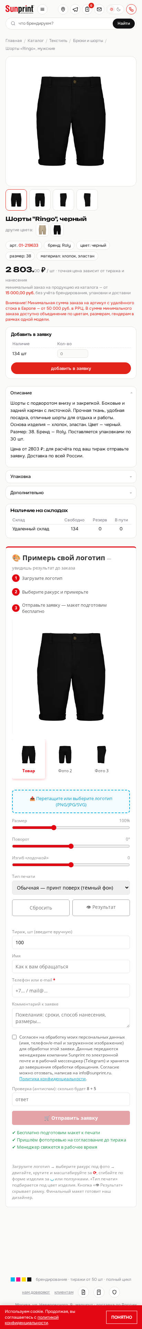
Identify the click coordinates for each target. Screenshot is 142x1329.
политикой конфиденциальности (32, 1320)
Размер (71, 820)
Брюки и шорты (88, 40)
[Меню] (42, 9)
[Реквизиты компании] (83, 1292)
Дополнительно (27, 493)
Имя (16, 956)
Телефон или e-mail (33, 980)
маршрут (84, 1305)
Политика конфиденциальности (52, 1079)
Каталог (36, 40)
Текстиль (58, 40)
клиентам (63, 1292)
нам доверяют (36, 1292)
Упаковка (20, 476)
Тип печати (23, 876)
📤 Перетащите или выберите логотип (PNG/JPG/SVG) (71, 801)
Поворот (71, 839)
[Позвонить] (131, 9)
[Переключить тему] (115, 9)
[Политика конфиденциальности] (114, 1292)
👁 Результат (101, 907)
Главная (14, 40)
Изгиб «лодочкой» (71, 858)
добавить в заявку (71, 368)
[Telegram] (75, 9)
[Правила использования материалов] (98, 1292)
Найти (124, 23)
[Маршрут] (63, 9)
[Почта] (99, 9)
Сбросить (41, 907)
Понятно (121, 1317)
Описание (21, 393)
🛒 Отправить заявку (71, 1118)
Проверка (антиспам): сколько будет (54, 1089)
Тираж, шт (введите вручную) (42, 932)
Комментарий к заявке (35, 1004)
